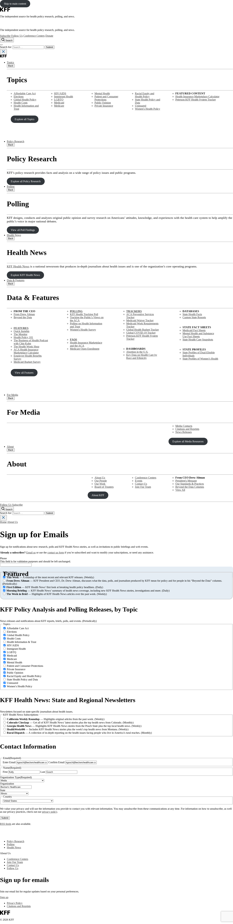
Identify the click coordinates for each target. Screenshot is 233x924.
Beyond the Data (23, 317)
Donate (49, 35)
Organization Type (16, 777)
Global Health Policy (25, 99)
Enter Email (9, 762)
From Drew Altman (24, 314)
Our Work (99, 483)
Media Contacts (183, 425)
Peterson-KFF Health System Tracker (195, 99)
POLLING (76, 311)
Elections (19, 96)
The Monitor (20, 334)
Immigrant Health (63, 96)
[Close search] (3, 52)
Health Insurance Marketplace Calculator (197, 96)
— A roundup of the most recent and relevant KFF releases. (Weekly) (50, 577)
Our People (100, 480)
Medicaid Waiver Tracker (140, 320)
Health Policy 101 (23, 337)
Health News (14, 235)
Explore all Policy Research (26, 181)
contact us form (55, 552)
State (2, 790)
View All (180, 489)
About (10, 446)
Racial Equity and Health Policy (144, 95)
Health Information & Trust (21, 642)
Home (3, 522)
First (5, 771)
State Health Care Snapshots (198, 339)
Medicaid (59, 102)
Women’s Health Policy (19, 686)
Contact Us (141, 483)
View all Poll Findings (23, 230)
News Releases (183, 432)
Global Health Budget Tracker (142, 329)
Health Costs (20, 102)
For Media (12, 394)
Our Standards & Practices (189, 483)
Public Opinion (102, 102)
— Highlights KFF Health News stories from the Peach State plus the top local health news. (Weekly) (74, 725)
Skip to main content (15, 3)
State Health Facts (192, 314)
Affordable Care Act (25, 93)
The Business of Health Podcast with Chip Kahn (31, 342)
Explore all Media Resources (187, 441)
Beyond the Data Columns (189, 486)
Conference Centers (34, 35)
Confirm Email (56, 762)
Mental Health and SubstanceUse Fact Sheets (198, 335)
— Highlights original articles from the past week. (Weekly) (55, 719)
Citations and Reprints (187, 429)
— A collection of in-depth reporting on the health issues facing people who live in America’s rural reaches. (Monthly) (79, 732)
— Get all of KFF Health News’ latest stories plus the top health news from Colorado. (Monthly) (70, 722)
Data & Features (15, 280)
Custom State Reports (194, 317)
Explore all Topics (24, 119)
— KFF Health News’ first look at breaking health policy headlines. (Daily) (54, 587)
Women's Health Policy (147, 108)
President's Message (186, 480)
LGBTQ (58, 99)
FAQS (73, 339)
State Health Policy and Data (22, 679)
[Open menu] (1, 44)
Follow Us (17, 35)
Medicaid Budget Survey (27, 361)
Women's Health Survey (83, 329)
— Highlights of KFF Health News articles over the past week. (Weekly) (56, 594)
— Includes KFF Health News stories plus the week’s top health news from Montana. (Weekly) (67, 729)
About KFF (98, 495)
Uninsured (140, 105)
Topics (10, 62)
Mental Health (102, 93)
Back (10, 66)
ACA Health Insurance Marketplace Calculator (26, 351)
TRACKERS (134, 311)
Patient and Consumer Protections (106, 98)
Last (42, 771)
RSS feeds (5, 823)
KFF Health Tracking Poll (84, 314)
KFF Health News (18, 266)
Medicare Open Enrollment (84, 348)
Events (138, 480)
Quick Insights (21, 331)
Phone (3, 558)
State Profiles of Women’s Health (200, 358)
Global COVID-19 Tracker (141, 332)
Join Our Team (143, 486)
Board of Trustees (104, 486)
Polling (10, 186)
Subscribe (5, 35)
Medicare (59, 105)
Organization (7, 783)
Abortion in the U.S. (137, 351)
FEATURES (21, 328)
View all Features (24, 372)
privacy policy (49, 811)
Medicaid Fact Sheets (194, 330)
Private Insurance (103, 105)
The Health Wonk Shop (26, 346)
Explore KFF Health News (25, 275)
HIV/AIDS (60, 93)
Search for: (6, 47)
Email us (31, 552)
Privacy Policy (15, 903)
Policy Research (15, 141)
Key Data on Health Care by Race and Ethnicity (141, 356)
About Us (99, 477)
